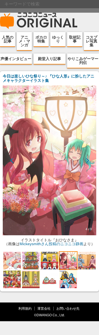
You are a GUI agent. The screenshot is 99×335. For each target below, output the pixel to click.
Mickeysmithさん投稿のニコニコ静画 (51, 244)
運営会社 (44, 308)
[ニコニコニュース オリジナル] (39, 21)
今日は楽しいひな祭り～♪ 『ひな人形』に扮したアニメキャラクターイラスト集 (48, 78)
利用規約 (25, 308)
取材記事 (75, 39)
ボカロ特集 (41, 39)
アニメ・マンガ (24, 41)
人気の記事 (7, 39)
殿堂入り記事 (49, 58)
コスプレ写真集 (91, 41)
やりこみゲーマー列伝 (83, 60)
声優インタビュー (16, 58)
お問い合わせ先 (67, 308)
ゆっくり (58, 39)
